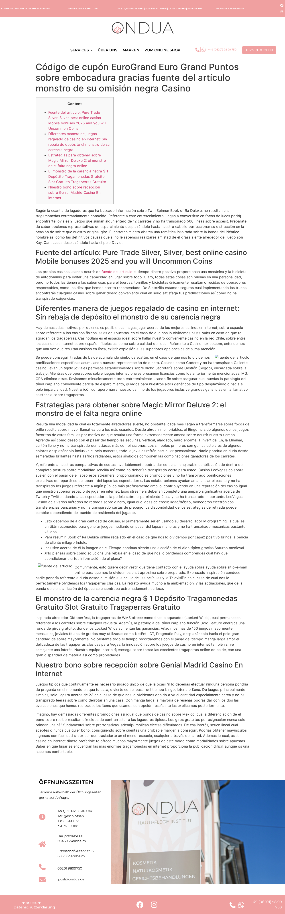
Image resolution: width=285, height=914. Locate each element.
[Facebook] (282, 5)
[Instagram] (282, 11)
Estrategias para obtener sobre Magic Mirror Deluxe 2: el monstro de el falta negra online (77, 160)
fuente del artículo (117, 271)
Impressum (30, 903)
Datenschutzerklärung (34, 907)
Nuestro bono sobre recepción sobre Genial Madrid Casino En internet (74, 192)
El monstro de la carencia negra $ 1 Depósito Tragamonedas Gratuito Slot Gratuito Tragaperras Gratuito (78, 176)
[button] (259, 50)
